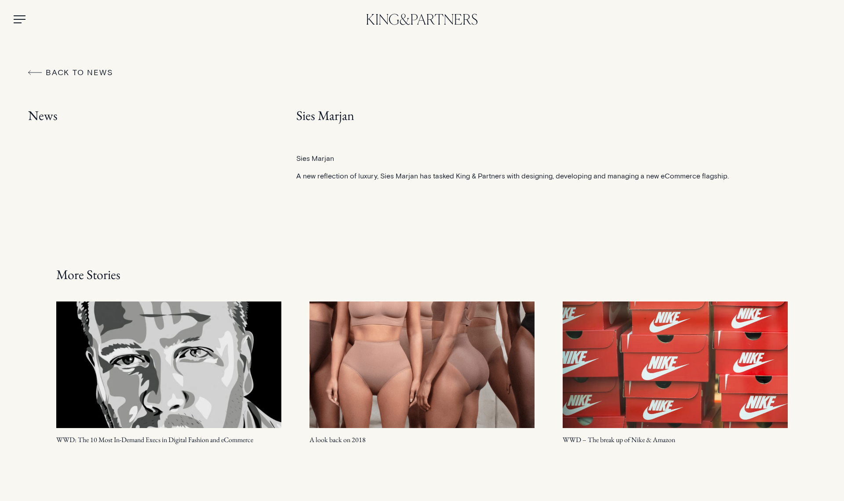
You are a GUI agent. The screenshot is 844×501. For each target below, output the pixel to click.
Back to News (79, 72)
